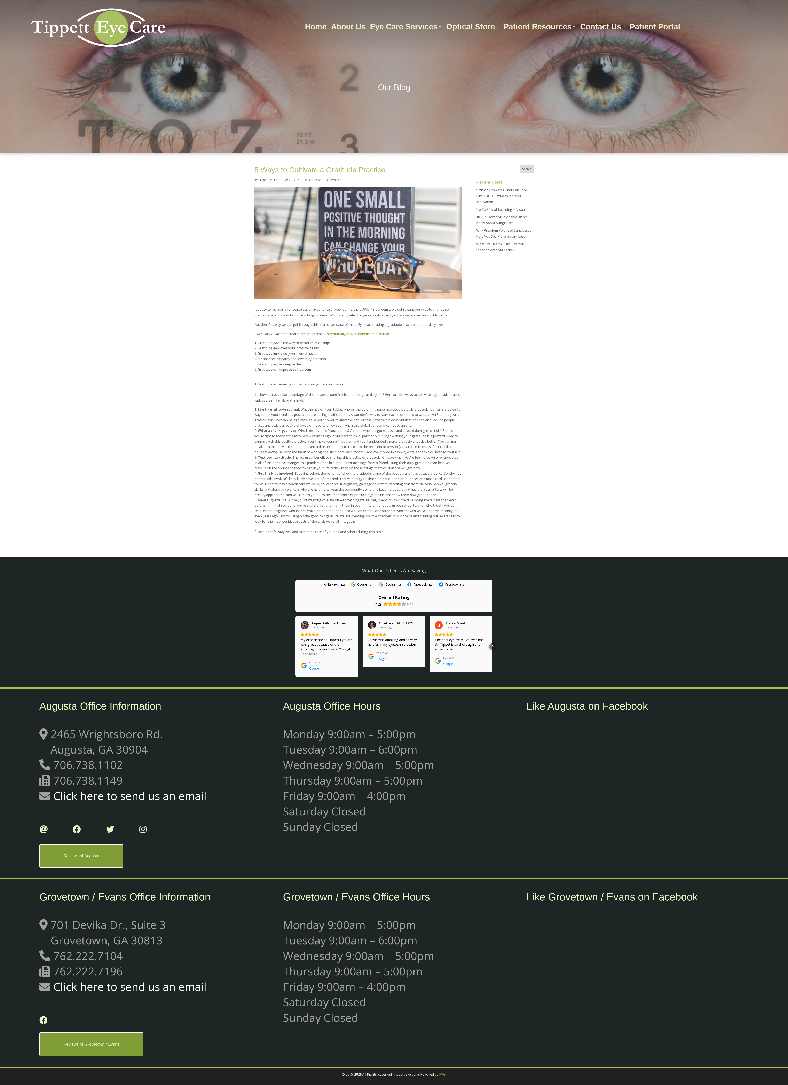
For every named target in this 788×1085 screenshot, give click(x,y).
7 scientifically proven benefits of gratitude (357, 333)
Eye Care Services (404, 27)
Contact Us (600, 27)
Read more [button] (309, 654)
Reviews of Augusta (81, 856)
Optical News (312, 180)
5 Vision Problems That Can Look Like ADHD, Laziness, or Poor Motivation (502, 196)
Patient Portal (655, 27)
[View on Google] (305, 625)
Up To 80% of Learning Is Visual (501, 209)
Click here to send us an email (129, 795)
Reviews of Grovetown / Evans (91, 1044)
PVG (442, 1074)
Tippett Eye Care (269, 180)
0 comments (333, 180)
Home (315, 27)
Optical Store (470, 27)
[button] (295, 646)
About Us (348, 27)
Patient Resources (538, 27)
